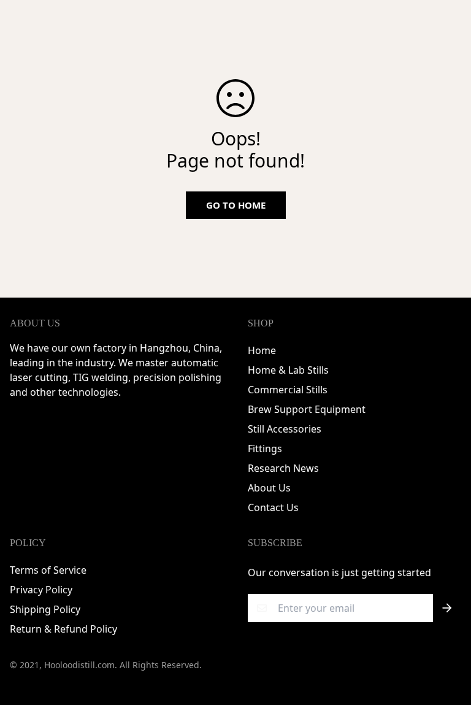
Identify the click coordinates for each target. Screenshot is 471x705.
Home (262, 350)
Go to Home (236, 205)
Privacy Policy (41, 589)
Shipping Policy (45, 609)
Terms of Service (48, 570)
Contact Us (273, 507)
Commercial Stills (287, 389)
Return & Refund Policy (63, 629)
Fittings (265, 448)
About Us (269, 488)
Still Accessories (284, 429)
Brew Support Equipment (307, 409)
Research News (283, 468)
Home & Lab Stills (288, 370)
